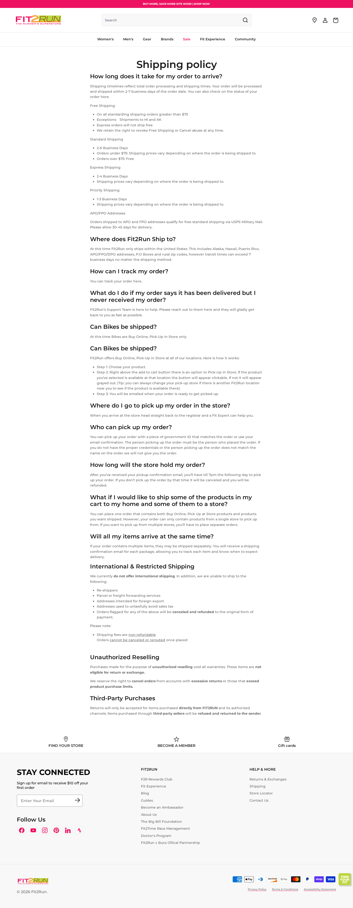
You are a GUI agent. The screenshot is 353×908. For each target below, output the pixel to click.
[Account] (325, 20)
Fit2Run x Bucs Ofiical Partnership (170, 843)
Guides (147, 800)
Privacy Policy (257, 889)
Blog (145, 793)
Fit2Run (39, 892)
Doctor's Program (156, 836)
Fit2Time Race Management (165, 828)
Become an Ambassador (162, 807)
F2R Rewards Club (156, 779)
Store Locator (261, 793)
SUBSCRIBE (77, 801)
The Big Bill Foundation (161, 821)
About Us (149, 814)
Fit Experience (153, 786)
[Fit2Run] (38, 20)
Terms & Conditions (285, 889)
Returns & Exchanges (268, 779)
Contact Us (259, 800)
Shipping (258, 786)
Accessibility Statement (320, 889)
